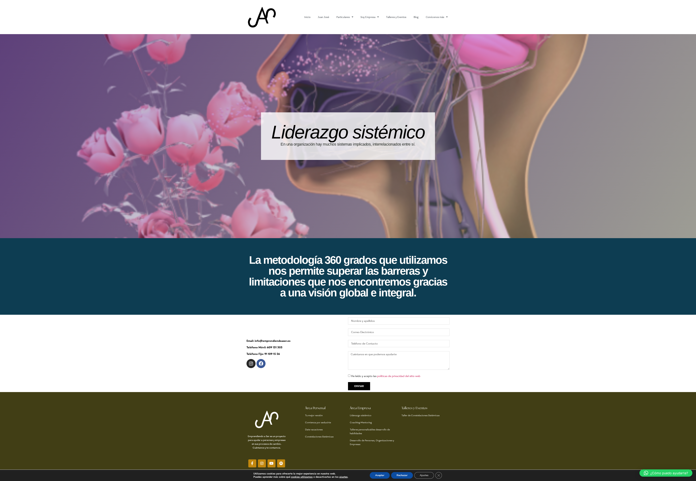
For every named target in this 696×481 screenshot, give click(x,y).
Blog (416, 17)
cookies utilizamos (302, 477)
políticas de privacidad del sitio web (398, 376)
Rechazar (402, 475)
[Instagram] (251, 363)
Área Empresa (360, 408)
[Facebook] (261, 363)
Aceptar (379, 475)
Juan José (323, 17)
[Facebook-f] (252, 463)
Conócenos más (435, 17)
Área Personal (315, 408)
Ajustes (424, 475)
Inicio (307, 17)
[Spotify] (281, 463)
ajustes (343, 477)
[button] (665, 473)
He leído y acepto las (385, 376)
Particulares (343, 17)
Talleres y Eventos (396, 17)
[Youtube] (272, 463)
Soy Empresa (368, 17)
